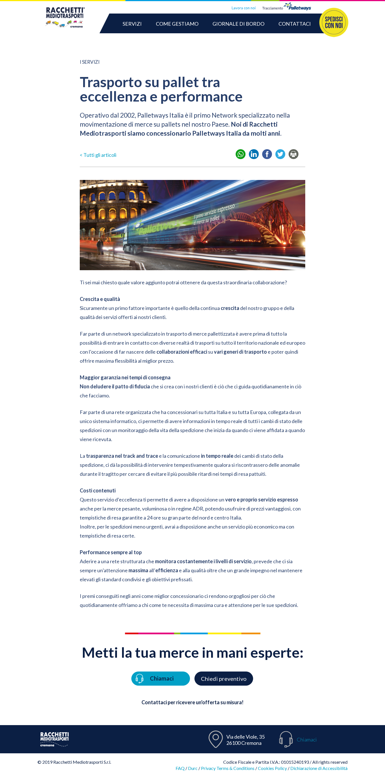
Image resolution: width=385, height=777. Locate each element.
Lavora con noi (244, 8)
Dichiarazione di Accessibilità (319, 768)
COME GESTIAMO (177, 24)
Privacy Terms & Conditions (228, 768)
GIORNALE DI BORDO (238, 24)
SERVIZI (132, 24)
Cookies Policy (272, 768)
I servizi (89, 62)
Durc (193, 768)
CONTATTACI (294, 24)
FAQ (180, 768)
